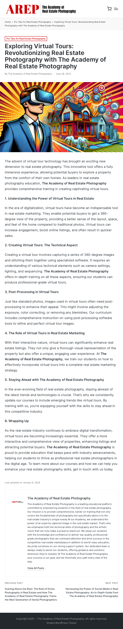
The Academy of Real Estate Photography (58, 498)
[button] (35, 568)
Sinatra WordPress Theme (61, 622)
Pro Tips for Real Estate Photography (25, 38)
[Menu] (116, 9)
